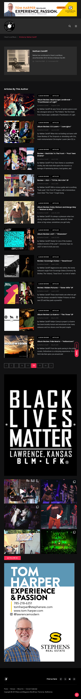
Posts (6, 689)
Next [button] (74, 424)
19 (40, 366)
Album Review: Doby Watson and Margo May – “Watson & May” (56, 208)
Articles (56, 95)
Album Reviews (43, 95)
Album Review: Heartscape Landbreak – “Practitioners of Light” (54, 100)
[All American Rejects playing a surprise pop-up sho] (22, 542)
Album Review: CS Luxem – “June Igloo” (54, 126)
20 (46, 366)
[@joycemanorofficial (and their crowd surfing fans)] (59, 542)
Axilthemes (49, 692)
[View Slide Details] (40, 425)
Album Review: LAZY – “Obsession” (52, 234)
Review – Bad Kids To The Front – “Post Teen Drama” (56, 154)
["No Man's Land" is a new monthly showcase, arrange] (22, 517)
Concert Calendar (31, 689)
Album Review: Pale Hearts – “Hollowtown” (55, 341)
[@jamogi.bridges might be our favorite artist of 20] (59, 517)
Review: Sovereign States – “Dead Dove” (54, 261)
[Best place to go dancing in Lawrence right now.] (22, 491)
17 (28, 366)
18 (34, 366)
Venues (12, 689)
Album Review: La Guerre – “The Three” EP (55, 314)
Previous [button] (6, 424)
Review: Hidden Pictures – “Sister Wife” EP (55, 288)
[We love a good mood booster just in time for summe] (59, 491)
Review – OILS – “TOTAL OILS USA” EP (53, 180)
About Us (20, 689)
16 (22, 366)
